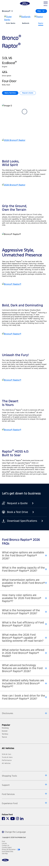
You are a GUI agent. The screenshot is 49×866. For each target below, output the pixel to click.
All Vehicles (6, 763)
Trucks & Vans (7, 757)
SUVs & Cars (6, 754)
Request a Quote (27, 93)
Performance (7, 760)
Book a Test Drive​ (10, 93)
